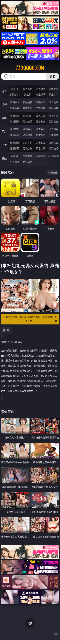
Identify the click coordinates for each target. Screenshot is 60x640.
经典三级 (27, 121)
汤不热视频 (53, 156)
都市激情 (15, 142)
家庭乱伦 (27, 142)
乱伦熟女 (40, 121)
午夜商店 (27, 156)
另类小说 (27, 148)
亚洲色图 (27, 129)
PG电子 (15, 88)
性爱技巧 (53, 148)
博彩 (4, 91)
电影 (4, 118)
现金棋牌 (40, 94)
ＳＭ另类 (53, 108)
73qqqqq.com (30, 67)
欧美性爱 (53, 115)
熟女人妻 (15, 108)
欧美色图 (40, 129)
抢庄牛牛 (53, 94)
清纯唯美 (27, 134)
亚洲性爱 (15, 115)
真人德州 (27, 88)
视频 (4, 105)
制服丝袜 (15, 121)
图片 (4, 131)
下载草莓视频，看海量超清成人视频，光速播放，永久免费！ (30, 319)
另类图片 (53, 134)
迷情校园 (15, 148)
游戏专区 (53, 88)
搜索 (52, 76)
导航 (4, 158)
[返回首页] (55, 633)
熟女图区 (40, 134)
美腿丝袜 (15, 134)
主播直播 (40, 108)
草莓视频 (40, 156)
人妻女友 (40, 142)
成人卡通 (40, 115)
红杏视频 (15, 161)
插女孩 (14, 156)
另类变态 (53, 121)
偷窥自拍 (15, 129)
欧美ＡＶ (40, 102)
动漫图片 (53, 129)
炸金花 (27, 94)
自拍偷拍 (27, 102)
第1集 (6, 330)
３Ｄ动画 (53, 102)
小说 (4, 145)
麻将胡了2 (15, 94)
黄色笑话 (40, 148)
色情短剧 (27, 161)
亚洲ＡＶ (15, 102)
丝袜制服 (27, 108)
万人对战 (40, 88)
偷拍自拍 (27, 115)
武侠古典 (53, 142)
